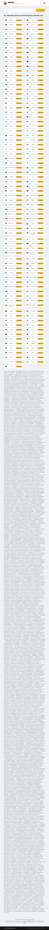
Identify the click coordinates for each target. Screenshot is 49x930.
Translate (19, 20)
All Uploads (29, 928)
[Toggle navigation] (44, 3)
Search (41, 10)
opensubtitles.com (28, 921)
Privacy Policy (35, 928)
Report (43, 928)
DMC (40, 928)
